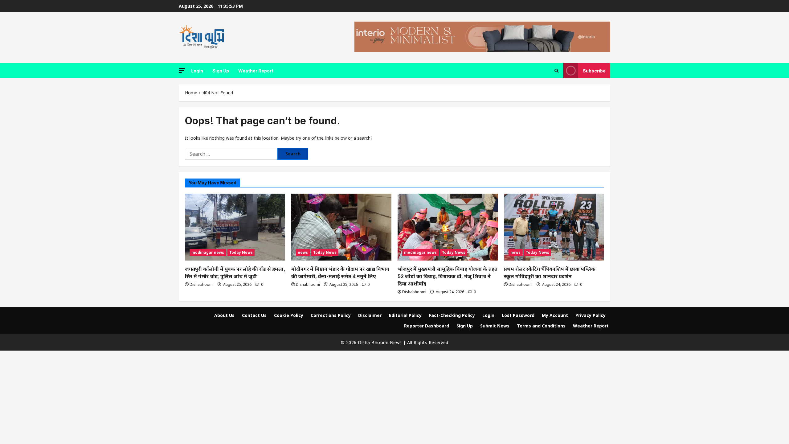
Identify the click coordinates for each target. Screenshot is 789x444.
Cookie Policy (288, 315)
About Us (224, 315)
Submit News (494, 326)
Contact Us (254, 315)
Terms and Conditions (541, 326)
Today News (241, 252)
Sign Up (220, 70)
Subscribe (594, 70)
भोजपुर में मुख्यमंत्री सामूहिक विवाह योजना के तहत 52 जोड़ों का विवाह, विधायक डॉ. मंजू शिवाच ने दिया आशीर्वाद (447, 276)
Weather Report (255, 70)
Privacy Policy (590, 315)
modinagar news (207, 252)
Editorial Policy (405, 315)
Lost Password (518, 315)
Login (197, 70)
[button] (182, 70)
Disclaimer (370, 315)
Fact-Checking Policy (452, 315)
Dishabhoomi (202, 284)
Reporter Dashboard (426, 326)
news (303, 252)
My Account (555, 315)
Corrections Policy (331, 315)
